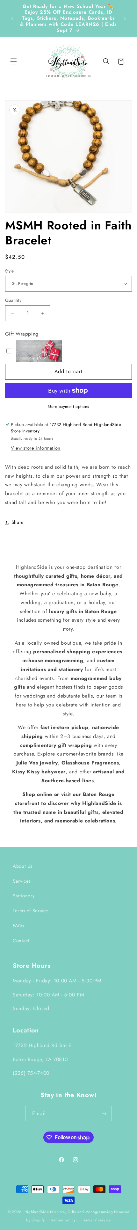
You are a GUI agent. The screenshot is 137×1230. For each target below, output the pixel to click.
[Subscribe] (104, 1113)
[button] (13, 61)
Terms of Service (30, 910)
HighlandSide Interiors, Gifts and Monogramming (69, 1211)
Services (22, 881)
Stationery (23, 895)
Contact (21, 940)
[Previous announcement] (12, 18)
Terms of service (96, 1220)
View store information (36, 448)
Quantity (13, 300)
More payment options (68, 406)
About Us (22, 866)
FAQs (19, 925)
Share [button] (17, 522)
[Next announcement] (125, 18)
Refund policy (63, 1220)
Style (9, 271)
